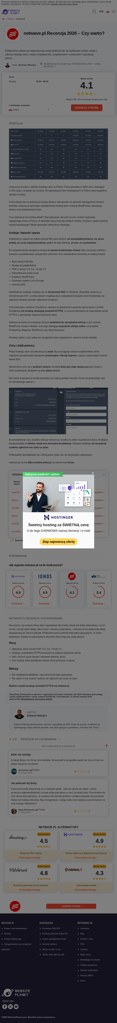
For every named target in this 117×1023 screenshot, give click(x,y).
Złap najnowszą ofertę (59, 542)
